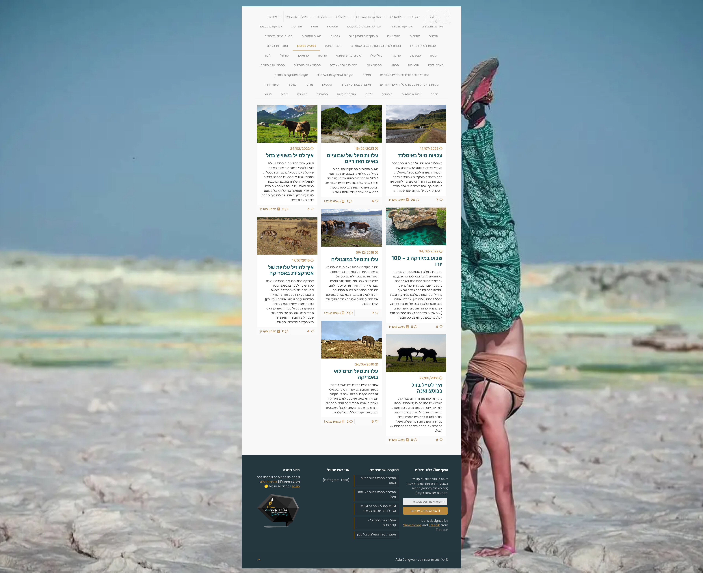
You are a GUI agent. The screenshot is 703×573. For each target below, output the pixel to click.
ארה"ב (433, 36)
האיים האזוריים (311, 36)
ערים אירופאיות (411, 94)
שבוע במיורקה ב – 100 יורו (416, 261)
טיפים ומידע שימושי (348, 55)
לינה (268, 55)
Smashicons (412, 525)
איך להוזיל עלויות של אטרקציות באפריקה (291, 270)
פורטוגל (387, 94)
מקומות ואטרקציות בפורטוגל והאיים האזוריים (409, 85)
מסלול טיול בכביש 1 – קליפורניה (381, 522)
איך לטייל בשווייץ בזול (290, 155)
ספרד (434, 94)
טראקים (303, 55)
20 (413, 200)
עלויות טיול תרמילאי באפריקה (356, 374)
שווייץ (268, 94)
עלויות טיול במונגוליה (354, 259)
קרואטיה (322, 94)
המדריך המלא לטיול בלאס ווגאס (378, 480)
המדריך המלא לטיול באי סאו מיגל (377, 494)
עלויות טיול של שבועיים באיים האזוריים (352, 158)
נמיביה (292, 85)
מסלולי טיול (374, 65)
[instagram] (280, 16)
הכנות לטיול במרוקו (423, 46)
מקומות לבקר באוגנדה (356, 85)
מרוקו (309, 85)
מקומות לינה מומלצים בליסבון (376, 534)
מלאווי (395, 65)
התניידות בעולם (277, 46)
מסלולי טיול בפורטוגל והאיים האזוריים (404, 75)
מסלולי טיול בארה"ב (307, 65)
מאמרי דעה (435, 65)
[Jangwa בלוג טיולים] (437, 16)
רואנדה (302, 94)
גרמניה (335, 36)
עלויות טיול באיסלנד (420, 155)
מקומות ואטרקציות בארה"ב (335, 75)
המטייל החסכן (306, 46)
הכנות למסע (333, 46)
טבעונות (415, 55)
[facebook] (286, 16)
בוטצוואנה (394, 36)
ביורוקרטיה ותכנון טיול (363, 36)
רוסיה (284, 94)
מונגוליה (413, 65)
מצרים (366, 75)
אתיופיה (415, 36)
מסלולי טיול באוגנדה (343, 65)
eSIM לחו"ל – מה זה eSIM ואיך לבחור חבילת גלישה (378, 508)
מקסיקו (327, 85)
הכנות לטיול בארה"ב (279, 36)
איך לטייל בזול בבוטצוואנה (427, 388)
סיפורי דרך (271, 85)
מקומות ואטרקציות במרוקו (291, 75)
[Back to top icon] (259, 559)
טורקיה (396, 55)
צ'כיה (369, 94)
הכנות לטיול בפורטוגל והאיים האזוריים (376, 46)
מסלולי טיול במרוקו (272, 65)
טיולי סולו (376, 55)
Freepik (434, 525)
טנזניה (322, 55)
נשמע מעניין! (396, 200)
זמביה (434, 55)
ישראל (284, 55)
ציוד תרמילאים (346, 94)
